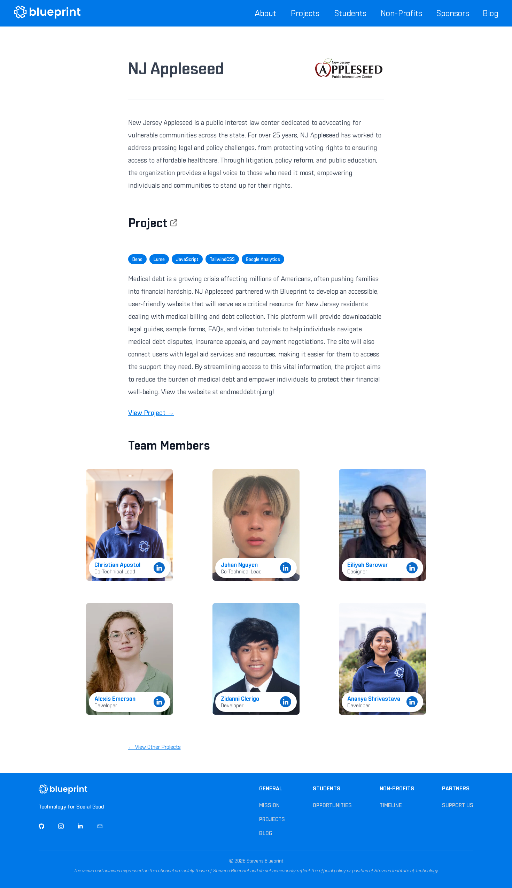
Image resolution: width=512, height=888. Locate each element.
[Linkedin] (80, 826)
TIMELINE (391, 805)
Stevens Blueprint (264, 861)
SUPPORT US (457, 805)
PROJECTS (272, 819)
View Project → (151, 412)
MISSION (269, 805)
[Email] (100, 826)
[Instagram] (61, 826)
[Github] (41, 826)
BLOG (265, 833)
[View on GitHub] (173, 222)
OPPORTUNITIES (332, 805)
